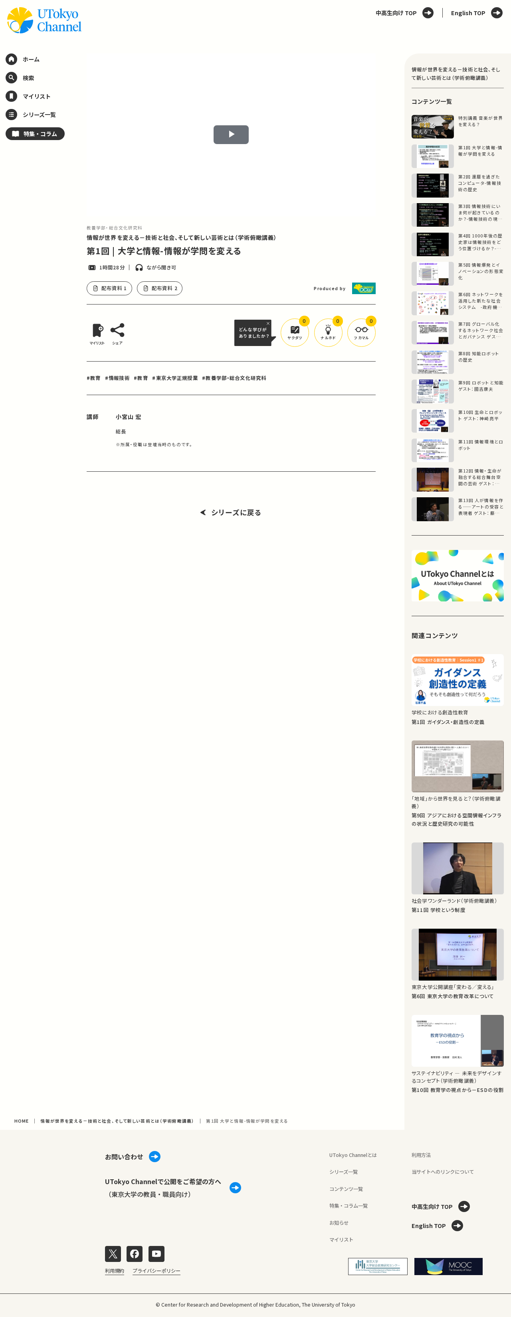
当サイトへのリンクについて (443, 1171)
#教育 (94, 378)
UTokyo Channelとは (353, 1155)
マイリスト (341, 1239)
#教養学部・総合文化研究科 (234, 378)
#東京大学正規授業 (175, 378)
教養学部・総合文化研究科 (115, 228)
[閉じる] (269, 323)
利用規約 (114, 1270)
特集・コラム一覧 (348, 1205)
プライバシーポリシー (156, 1270)
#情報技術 (117, 378)
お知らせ (339, 1222)
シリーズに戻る (236, 512)
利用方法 (421, 1155)
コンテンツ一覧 (346, 1188)
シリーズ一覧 (343, 1171)
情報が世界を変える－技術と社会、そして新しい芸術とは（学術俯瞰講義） (182, 237)
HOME (21, 1121)
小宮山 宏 (129, 417)
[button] (295, 332)
